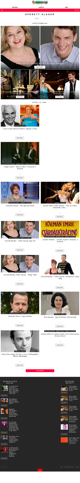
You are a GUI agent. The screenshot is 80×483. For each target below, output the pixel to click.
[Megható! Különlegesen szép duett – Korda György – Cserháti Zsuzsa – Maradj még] (4, 411)
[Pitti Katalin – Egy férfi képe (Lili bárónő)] (60, 303)
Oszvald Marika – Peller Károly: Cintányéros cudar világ (60, 277)
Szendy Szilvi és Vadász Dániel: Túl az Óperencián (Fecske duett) (60, 335)
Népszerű (15, 7)
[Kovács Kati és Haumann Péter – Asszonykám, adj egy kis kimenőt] (20, 84)
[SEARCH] (78, 10)
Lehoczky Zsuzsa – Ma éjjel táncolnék (20, 206)
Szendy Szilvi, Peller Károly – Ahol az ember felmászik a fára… (60, 206)
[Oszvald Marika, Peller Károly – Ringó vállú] (20, 264)
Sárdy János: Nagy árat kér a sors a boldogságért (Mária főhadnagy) (20, 355)
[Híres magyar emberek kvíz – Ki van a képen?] (64, 418)
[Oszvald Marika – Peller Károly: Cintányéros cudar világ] (60, 264)
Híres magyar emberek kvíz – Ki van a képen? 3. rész (73, 398)
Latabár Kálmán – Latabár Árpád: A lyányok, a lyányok (60, 240)
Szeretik (41, 7)
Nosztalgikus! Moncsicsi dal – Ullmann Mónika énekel (14, 401)
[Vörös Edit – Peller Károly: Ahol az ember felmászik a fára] (59, 84)
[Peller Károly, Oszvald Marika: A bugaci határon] (40, 47)
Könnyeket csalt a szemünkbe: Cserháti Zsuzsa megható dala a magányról (14, 439)
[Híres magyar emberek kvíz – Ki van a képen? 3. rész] (64, 398)
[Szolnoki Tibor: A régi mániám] (20, 303)
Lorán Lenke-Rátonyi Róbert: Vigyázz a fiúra (20, 129)
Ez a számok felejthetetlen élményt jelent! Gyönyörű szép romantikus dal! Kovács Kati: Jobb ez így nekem (14, 426)
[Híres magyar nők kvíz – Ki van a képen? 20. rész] (64, 440)
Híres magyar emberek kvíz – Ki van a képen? (73, 418)
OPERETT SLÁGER (20, 125)
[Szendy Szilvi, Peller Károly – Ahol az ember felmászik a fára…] (60, 193)
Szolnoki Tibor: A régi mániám (20, 316)
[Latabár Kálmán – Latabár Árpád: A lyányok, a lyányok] (60, 229)
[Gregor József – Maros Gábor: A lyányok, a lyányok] (20, 153)
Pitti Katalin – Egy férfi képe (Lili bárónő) (60, 317)
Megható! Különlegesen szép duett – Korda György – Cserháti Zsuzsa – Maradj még (14, 412)
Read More (20, 137)
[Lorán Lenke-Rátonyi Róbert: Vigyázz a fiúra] (20, 116)
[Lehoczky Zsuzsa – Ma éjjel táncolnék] (20, 193)
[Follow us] (76, 10)
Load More (40, 370)
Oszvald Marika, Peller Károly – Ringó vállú (20, 275)
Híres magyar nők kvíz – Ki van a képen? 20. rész (74, 439)
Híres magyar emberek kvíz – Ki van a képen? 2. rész (73, 408)
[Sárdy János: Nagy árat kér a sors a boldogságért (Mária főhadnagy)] (20, 341)
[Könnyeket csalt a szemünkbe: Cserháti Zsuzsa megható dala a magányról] (4, 437)
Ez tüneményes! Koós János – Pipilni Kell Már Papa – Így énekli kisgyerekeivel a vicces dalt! (14, 389)
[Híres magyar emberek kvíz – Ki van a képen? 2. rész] (64, 408)
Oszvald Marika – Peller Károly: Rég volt (20, 241)
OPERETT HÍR (20, 163)
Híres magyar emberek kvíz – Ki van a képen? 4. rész (73, 388)
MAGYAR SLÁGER (10, 163)
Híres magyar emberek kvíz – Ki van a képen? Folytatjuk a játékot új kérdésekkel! (73, 428)
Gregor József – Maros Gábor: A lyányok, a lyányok (20, 168)
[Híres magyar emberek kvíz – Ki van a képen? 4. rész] (64, 388)
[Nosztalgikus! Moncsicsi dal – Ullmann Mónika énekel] (4, 401)
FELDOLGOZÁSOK (14, 202)
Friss (66, 7)
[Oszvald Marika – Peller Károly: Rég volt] (20, 230)
